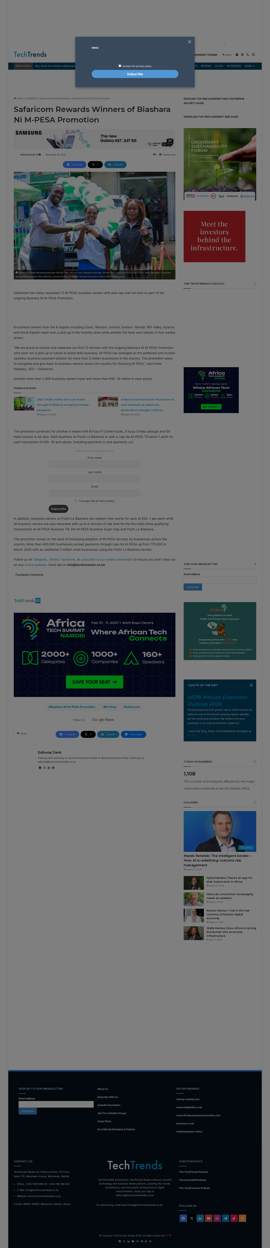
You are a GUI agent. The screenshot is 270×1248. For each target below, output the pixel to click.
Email (95, 47)
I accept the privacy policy (136, 66)
